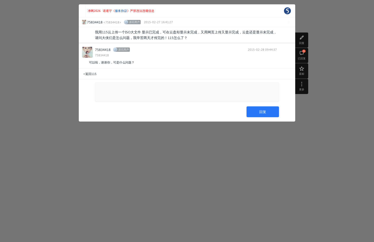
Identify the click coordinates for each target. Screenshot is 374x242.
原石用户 (134, 22)
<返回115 (90, 74)
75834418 (103, 49)
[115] (287, 10)
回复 (262, 111)
